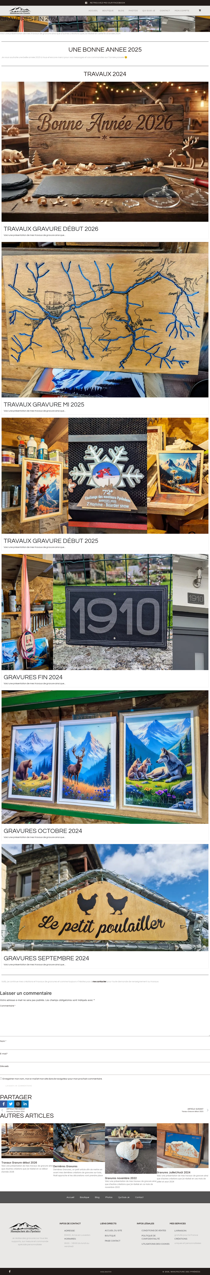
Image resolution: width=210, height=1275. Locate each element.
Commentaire (7, 1006)
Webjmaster (106, 1272)
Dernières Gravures (65, 1166)
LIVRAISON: (180, 1231)
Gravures (126, 26)
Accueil (93, 11)
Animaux (78, 26)
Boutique (108, 11)
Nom (3, 1041)
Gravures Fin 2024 (33, 677)
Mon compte (182, 11)
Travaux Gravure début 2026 (51, 229)
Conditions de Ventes (154, 1231)
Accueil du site (113, 1231)
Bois (105, 26)
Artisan (97, 26)
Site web (4, 1066)
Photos (133, 11)
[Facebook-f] (9, 1271)
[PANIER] (198, 10)
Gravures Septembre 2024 (46, 958)
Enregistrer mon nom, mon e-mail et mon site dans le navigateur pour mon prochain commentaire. (52, 1079)
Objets (136, 26)
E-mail (4, 1054)
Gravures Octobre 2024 (43, 831)
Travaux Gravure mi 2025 (44, 404)
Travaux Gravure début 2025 (51, 541)
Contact (165, 11)
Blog (121, 11)
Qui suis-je (148, 11)
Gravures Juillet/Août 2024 (173, 1172)
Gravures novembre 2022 (121, 1178)
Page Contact (112, 1241)
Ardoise (88, 26)
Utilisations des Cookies (155, 1244)
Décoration (114, 26)
